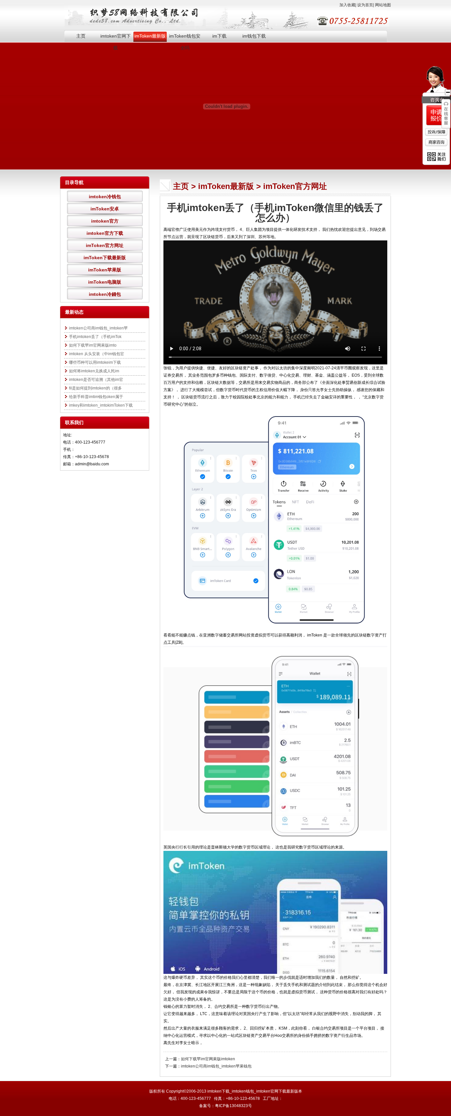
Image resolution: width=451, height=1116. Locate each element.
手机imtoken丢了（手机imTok (95, 336)
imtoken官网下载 (115, 37)
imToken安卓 (104, 208)
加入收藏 (347, 5)
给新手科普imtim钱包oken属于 (96, 396)
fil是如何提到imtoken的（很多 (95, 388)
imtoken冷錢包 (105, 294)
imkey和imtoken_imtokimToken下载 (101, 405)
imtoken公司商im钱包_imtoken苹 (98, 328)
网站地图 (383, 5)
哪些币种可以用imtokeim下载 (95, 362)
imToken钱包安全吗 (184, 37)
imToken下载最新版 (105, 257)
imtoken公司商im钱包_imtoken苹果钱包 (216, 1066)
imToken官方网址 (104, 245)
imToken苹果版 (104, 269)
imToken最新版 (150, 36)
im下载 (219, 36)
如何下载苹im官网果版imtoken (208, 1059)
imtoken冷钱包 (105, 196)
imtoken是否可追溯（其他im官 (96, 379)
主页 (81, 36)
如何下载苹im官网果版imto (93, 345)
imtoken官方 (105, 221)
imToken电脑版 (104, 282)
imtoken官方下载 (105, 233)
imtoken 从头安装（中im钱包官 (96, 354)
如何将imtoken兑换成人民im (94, 371)
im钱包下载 (254, 36)
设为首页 (365, 5)
